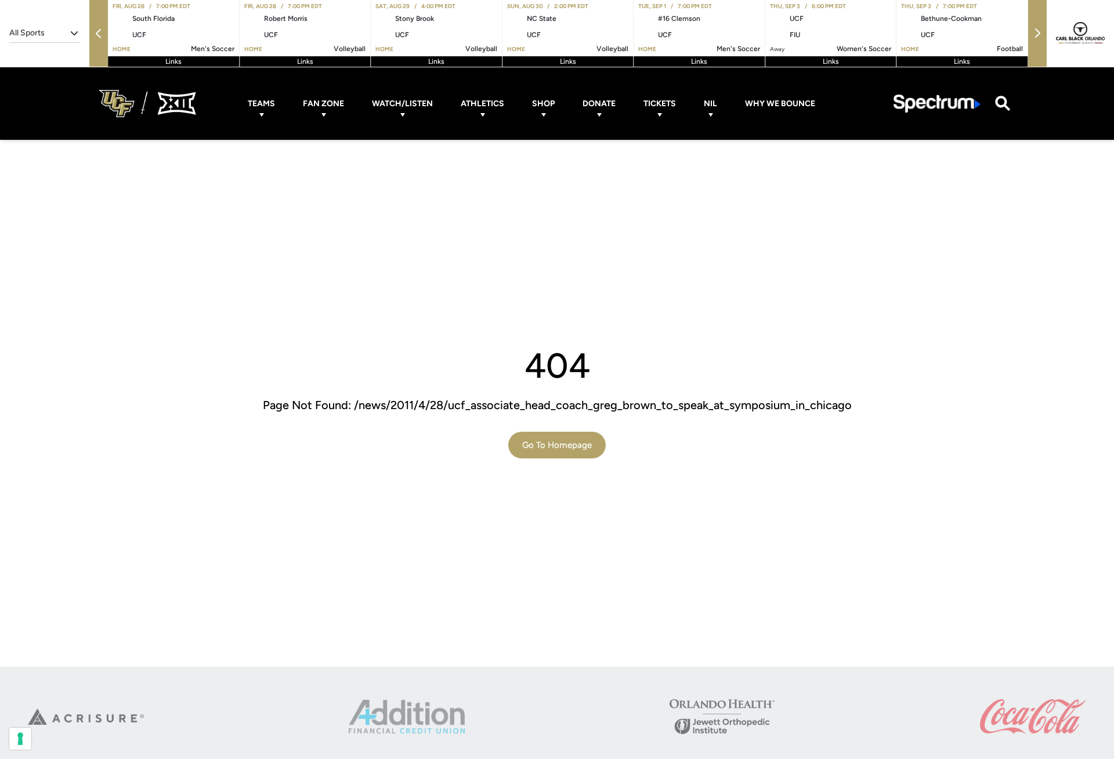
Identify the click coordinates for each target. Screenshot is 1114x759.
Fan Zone (323, 104)
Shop (543, 104)
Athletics (482, 104)
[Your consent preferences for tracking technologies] (20, 739)
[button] (98, 33)
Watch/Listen (402, 104)
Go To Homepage (557, 445)
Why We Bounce (780, 104)
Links (173, 61)
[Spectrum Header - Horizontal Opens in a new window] (937, 104)
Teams (261, 104)
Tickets (659, 104)
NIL (710, 104)
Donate (599, 104)
